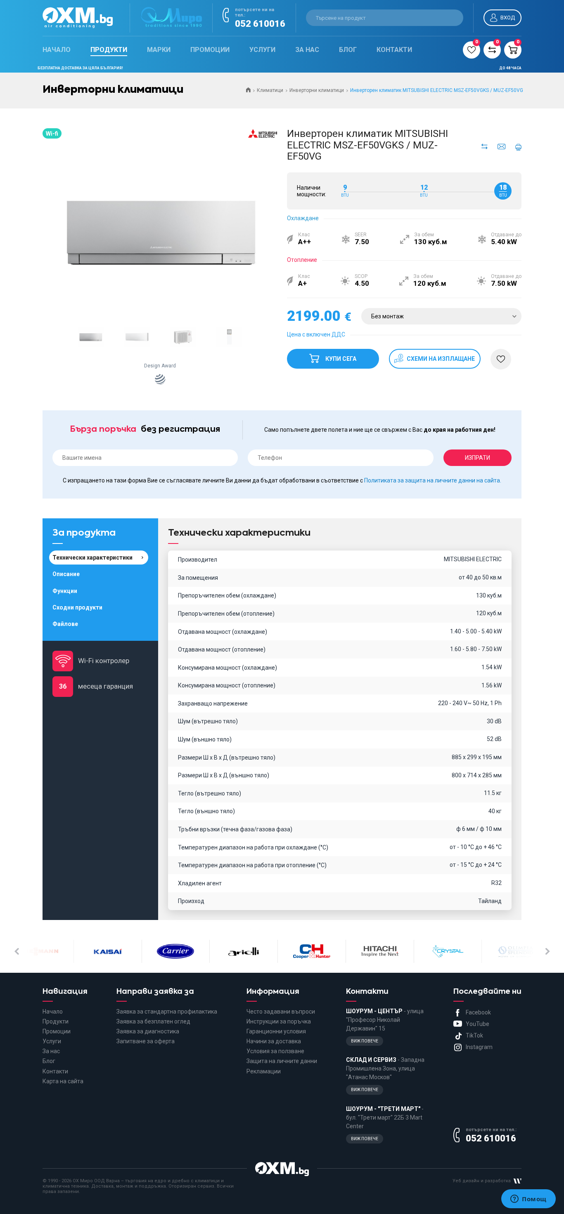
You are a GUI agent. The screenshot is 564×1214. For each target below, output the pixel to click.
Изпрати (477, 457)
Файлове (65, 624)
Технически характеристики (92, 557)
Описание (66, 574)
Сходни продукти (77, 607)
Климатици (270, 90)
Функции (64, 591)
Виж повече (364, 1041)
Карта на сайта (63, 1081)
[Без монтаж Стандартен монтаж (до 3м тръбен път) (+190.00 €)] (441, 316)
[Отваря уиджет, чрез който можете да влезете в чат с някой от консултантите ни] (528, 1199)
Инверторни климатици (316, 90)
